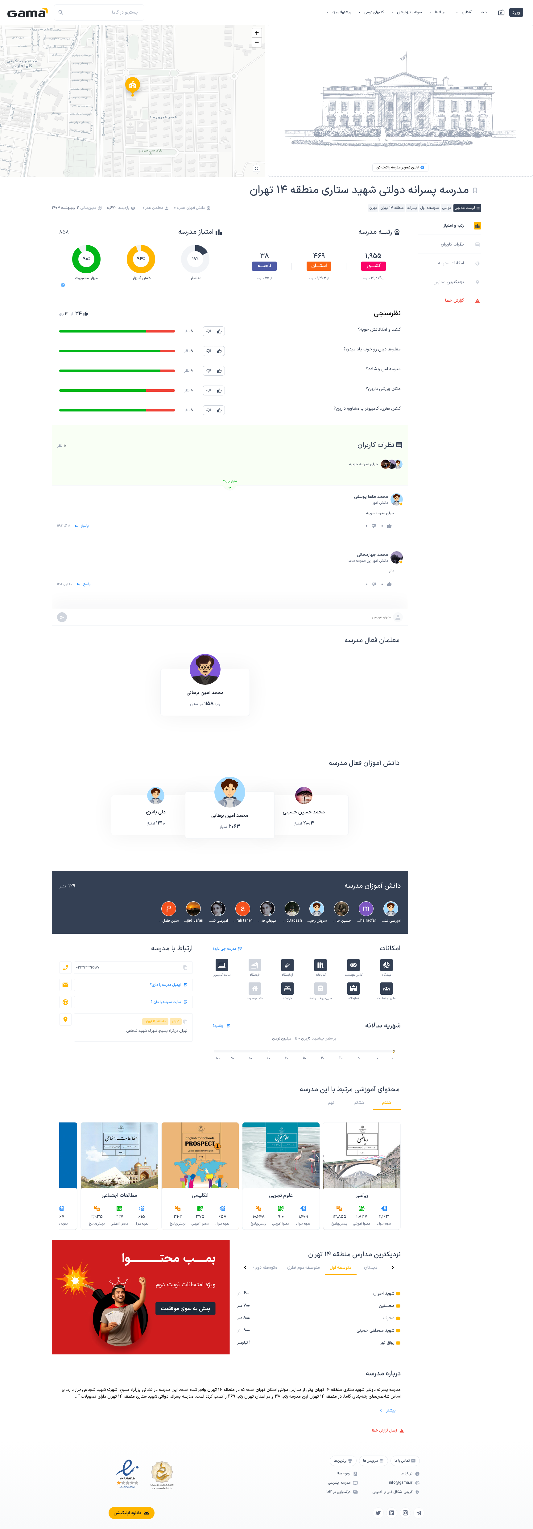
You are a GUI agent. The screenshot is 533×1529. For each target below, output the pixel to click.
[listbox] (449, 263)
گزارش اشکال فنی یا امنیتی (392, 1492)
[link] (318, 1293)
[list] (318, 1318)
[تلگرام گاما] (418, 1513)
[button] (132, 88)
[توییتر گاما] (378, 1513)
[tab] (387, 1102)
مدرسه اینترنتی (339, 1483)
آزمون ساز (343, 1473)
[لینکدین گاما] (391, 1513)
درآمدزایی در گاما (338, 1492)
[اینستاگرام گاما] (405, 1513)
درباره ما (406, 1473)
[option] (449, 225)
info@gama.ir (400, 1483)
